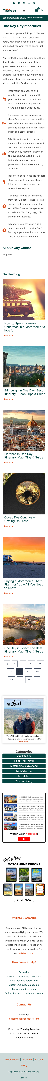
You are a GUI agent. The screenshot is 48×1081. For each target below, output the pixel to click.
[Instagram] (24, 3)
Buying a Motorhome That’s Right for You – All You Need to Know (23, 584)
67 (29, 679)
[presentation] (24, 299)
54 (31, 664)
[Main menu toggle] (24, 10)
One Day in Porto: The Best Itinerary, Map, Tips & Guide (23, 649)
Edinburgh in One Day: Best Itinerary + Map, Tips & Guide (24, 392)
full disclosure (25, 953)
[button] (42, 10)
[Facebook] (14, 3)
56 (10, 672)
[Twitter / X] (19, 3)
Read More (8, 335)
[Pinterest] (34, 3)
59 (37, 672)
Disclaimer (27, 1059)
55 (40, 664)
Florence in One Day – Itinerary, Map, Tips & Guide (23, 455)
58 (28, 672)
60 (11, 679)
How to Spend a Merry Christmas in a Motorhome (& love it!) (24, 327)
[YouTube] (29, 3)
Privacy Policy (12, 1059)
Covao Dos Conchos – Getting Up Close (19, 519)
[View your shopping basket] (36, 10)
